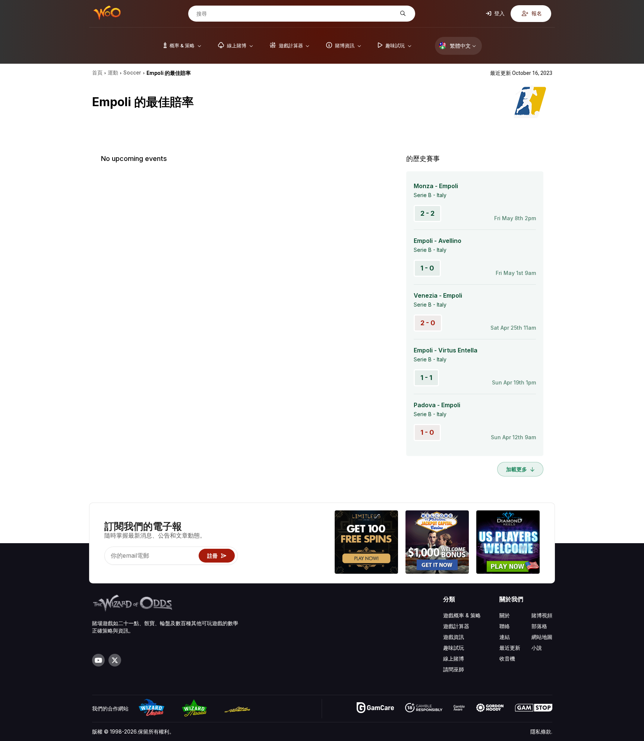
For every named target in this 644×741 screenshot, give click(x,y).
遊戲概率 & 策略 (462, 615)
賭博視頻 (541, 615)
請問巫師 (453, 669)
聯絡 (504, 626)
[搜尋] (402, 13)
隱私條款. (541, 731)
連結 (504, 637)
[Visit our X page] (114, 660)
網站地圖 (541, 637)
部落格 (539, 626)
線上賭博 (453, 658)
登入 (499, 13)
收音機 (507, 658)
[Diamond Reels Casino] (508, 543)
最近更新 (509, 648)
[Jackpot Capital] (437, 543)
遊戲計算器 (456, 626)
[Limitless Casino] (366, 543)
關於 (504, 615)
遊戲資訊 (453, 637)
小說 (536, 648)
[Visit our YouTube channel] (98, 660)
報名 (536, 13)
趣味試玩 (453, 648)
